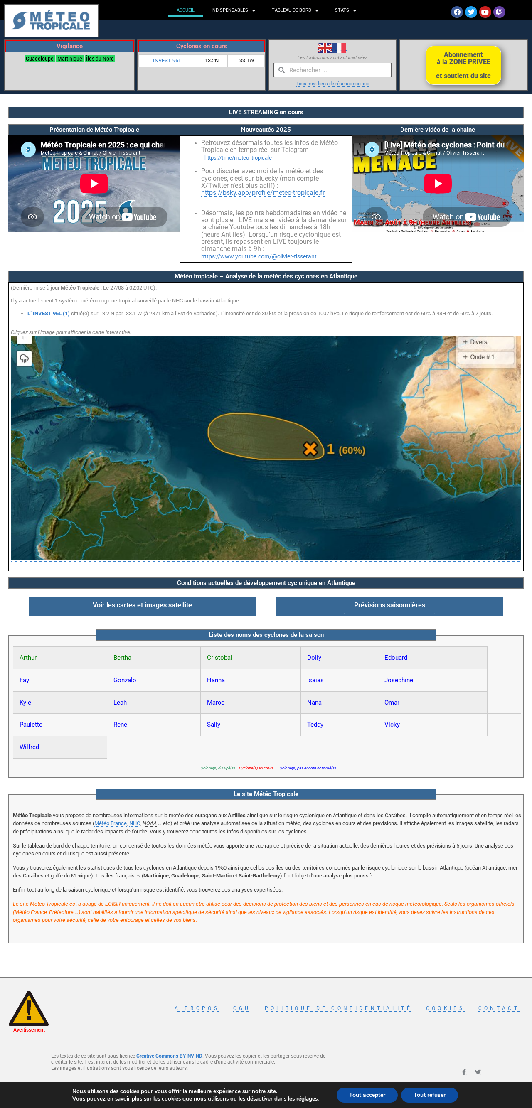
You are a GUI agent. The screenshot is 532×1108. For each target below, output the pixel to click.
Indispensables (229, 10)
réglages (307, 1099)
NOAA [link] (150, 823)
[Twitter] (471, 12)
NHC (134, 823)
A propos (197, 1008)
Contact (499, 1008)
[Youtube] (485, 12)
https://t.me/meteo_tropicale (238, 158)
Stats (342, 10)
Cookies (445, 1008)
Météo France (110, 823)
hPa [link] (335, 313)
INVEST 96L (167, 60)
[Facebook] (457, 12)
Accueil (186, 10)
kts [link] (272, 313)
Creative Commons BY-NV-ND (169, 1056)
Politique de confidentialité (338, 1008)
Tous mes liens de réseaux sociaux (332, 83)
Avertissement (29, 1030)
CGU (242, 1008)
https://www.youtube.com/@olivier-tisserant (259, 256)
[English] (325, 47)
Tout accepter (367, 1095)
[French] (339, 47)
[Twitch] (499, 12)
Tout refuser (430, 1095)
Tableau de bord (291, 10)
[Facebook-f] (464, 1072)
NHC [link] (177, 300)
